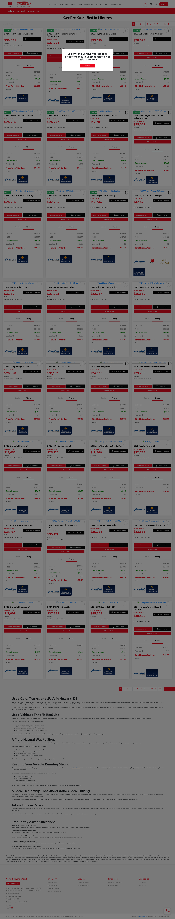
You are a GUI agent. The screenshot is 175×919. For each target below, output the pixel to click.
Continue (87, 66)
